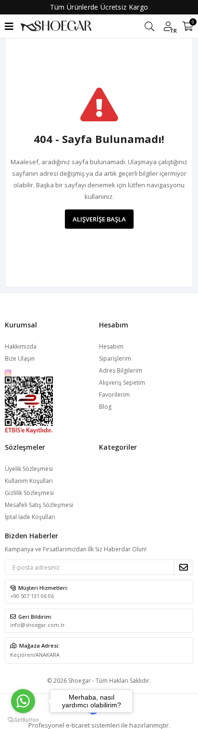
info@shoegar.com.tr (37, 624)
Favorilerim (114, 395)
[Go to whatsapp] (23, 701)
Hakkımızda (21, 346)
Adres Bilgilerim (120, 370)
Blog (105, 407)
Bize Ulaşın (20, 358)
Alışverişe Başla (99, 219)
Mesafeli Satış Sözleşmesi (39, 505)
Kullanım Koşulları (29, 481)
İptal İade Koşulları (30, 517)
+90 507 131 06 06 (32, 595)
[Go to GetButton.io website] (23, 719)
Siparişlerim (115, 358)
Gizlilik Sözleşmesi (29, 493)
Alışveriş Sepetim (122, 382)
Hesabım (111, 346)
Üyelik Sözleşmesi (29, 469)
